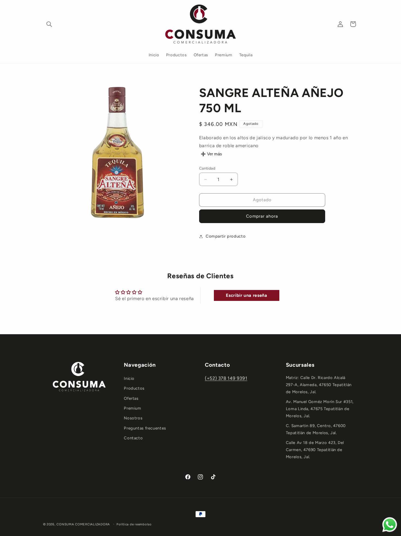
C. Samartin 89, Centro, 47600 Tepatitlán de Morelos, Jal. (316, 429)
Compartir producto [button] (226, 236)
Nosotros (133, 418)
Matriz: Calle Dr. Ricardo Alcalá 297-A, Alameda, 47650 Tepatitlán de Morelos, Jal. (319, 384)
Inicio (129, 378)
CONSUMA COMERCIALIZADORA (83, 524)
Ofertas (131, 398)
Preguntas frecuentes (145, 428)
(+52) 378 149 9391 (226, 378)
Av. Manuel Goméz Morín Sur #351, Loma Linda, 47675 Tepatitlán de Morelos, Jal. (320, 408)
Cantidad (207, 168)
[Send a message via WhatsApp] (389, 524)
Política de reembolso (133, 524)
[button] (49, 24)
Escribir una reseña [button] (246, 295)
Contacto (133, 438)
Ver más (214, 154)
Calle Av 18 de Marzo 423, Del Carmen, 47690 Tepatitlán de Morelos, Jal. (315, 449)
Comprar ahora (262, 216)
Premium (132, 408)
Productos (134, 388)
